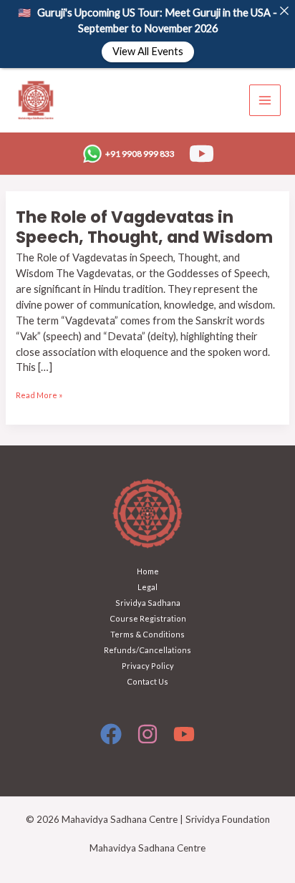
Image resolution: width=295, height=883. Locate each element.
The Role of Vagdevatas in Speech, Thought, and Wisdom (144, 227)
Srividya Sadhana (147, 602)
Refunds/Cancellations (147, 650)
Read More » (39, 393)
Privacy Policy (148, 665)
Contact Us (147, 681)
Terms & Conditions (147, 634)
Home (148, 571)
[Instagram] (147, 734)
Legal (147, 587)
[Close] (284, 11)
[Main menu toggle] (265, 100)
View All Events (147, 52)
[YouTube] (201, 153)
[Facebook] (111, 734)
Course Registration (148, 618)
